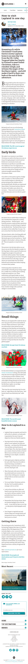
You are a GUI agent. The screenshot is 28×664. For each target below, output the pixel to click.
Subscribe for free (14, 613)
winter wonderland (7, 372)
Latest (5, 10)
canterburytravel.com (10, 550)
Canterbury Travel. (19, 129)
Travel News (12, 10)
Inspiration (19, 10)
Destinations (12, 22)
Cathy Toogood (12, 24)
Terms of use (8, 661)
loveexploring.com (12, 660)
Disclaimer (20, 661)
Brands (5, 627)
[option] (14, 579)
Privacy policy (14, 661)
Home (4, 620)
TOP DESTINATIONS (9, 624)
